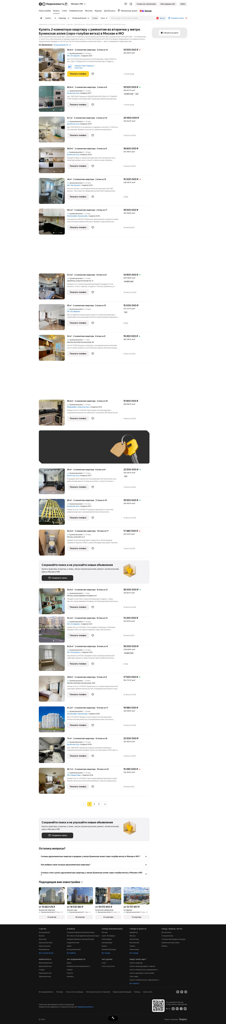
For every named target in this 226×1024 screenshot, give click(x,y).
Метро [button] (162, 18)
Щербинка (71, 281)
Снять (104, 963)
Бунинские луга (73, 93)
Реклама (59, 992)
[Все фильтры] (41, 18)
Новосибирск (107, 939)
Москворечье (44, 949)
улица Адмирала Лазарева (84, 596)
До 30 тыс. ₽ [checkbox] (49, 450)
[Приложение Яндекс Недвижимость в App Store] (173, 1009)
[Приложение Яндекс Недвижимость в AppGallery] (181, 1009)
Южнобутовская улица (82, 342)
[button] (131, 4)
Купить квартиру (136, 963)
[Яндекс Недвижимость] (53, 4)
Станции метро (167, 936)
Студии (41, 970)
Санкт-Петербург (108, 936)
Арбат (69, 946)
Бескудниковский (74, 949)
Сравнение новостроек (170, 943)
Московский (134, 943)
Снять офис (134, 976)
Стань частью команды (74, 992)
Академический (73, 943)
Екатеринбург (107, 943)
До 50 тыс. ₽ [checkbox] (64, 450)
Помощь (137, 992)
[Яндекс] (183, 1019)
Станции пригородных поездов (173, 939)
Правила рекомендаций (122, 992)
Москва (70, 342)
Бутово (41, 936)
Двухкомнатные (45, 966)
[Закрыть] (186, 18)
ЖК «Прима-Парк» (74, 775)
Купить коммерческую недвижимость (144, 980)
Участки (70, 973)
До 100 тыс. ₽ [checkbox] (96, 450)
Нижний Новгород (109, 949)
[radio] (94, 804)
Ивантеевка (134, 949)
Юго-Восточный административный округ (83, 936)
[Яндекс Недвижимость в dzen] (181, 991)
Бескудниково (44, 932)
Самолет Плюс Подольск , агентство (84, 67)
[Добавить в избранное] (93, 74)
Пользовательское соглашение (98, 992)
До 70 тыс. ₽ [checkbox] (80, 450)
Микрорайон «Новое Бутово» (78, 407)
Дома (69, 963)
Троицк (132, 946)
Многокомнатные (45, 963)
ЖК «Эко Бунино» (74, 185)
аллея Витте (78, 537)
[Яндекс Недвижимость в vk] (177, 991)
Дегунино (42, 939)
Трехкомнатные (45, 976)
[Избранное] (126, 4)
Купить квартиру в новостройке (142, 973)
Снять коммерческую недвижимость (144, 970)
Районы (164, 946)
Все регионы (166, 932)
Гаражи (70, 970)
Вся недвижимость (46, 992)
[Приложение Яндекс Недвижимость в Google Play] (177, 1009)
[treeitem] (45, 11)
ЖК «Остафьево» (73, 56)
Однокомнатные (45, 973)
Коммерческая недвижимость (78, 966)
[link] (183, 4)
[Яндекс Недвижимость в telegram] (185, 991)
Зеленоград (134, 939)
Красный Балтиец (45, 943)
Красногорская (44, 946)
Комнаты (70, 976)
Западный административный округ (80, 939)
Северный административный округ (81, 932)
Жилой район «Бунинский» (77, 216)
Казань (104, 946)
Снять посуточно (108, 966)
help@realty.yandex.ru (85, 1007)
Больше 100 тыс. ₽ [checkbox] (52, 457)
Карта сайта (147, 992)
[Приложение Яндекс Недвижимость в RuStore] (185, 1009)
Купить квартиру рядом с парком (142, 966)
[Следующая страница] (105, 804)
